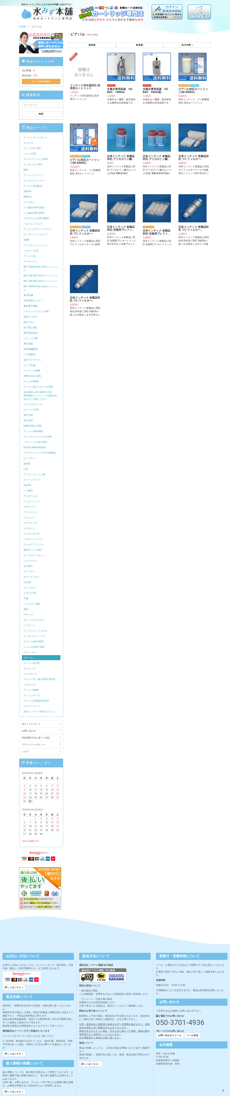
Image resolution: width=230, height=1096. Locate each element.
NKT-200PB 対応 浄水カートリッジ (41, 268)
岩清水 (27, 463)
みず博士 (28, 566)
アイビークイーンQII (34, 474)
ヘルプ (25, 751)
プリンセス (29, 587)
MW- (26, 169)
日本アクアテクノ (33, 359)
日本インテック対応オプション (40, 711)
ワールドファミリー (34, 544)
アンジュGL (30, 256)
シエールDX (30, 153)
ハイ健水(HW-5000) (34, 207)
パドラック (29, 625)
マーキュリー (31, 261)
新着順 (139, 45)
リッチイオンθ (31, 533)
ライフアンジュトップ (35, 245)
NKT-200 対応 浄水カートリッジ (40, 275)
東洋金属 (28, 295)
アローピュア (31, 523)
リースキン (29, 202)
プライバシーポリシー (33, 744)
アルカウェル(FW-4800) (36, 218)
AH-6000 (28, 420)
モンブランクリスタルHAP (38, 436)
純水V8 (27, 485)
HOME (22, 26)
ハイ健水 (28, 490)
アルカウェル (31, 496)
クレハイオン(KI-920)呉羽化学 (40, 679)
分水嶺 (27, 582)
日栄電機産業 (31, 349)
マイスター (29, 571)
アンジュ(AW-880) (33, 431)
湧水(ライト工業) (33, 550)
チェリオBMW (31, 381)
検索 (41, 114)
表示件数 (187, 45)
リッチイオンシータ (34, 636)
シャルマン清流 (32, 603)
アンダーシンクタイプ (35, 234)
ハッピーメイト (32, 501)
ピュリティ (29, 458)
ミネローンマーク (33, 539)
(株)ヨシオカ (30, 316)
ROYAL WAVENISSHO (35, 447)
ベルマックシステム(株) (36, 311)
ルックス (28, 143)
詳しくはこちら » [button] (14, 987)
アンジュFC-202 (32, 148)
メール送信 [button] (192, 1035)
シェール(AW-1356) (34, 647)
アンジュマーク (32, 695)
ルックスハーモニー (34, 555)
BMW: (27, 240)
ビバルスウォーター (34, 180)
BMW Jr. (28, 196)
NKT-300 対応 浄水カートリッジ (40, 281)
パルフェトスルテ (33, 223)
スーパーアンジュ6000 (36, 159)
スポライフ (29, 506)
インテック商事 (32, 370)
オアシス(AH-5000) (34, 641)
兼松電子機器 (31, 306)
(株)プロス (29, 322)
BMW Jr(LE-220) (32, 376)
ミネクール (29, 684)
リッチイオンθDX (33, 164)
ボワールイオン (32, 576)
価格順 (92, 45)
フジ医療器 (29, 354)
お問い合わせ (29, 730)
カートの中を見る (41, 81)
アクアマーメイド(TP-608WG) (40, 452)
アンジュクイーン (33, 175)
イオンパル (29, 652)
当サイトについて (31, 724)
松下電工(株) (30, 327)
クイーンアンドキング (35, 137)
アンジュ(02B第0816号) (36, 700)
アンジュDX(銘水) (33, 186)
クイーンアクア (32, 479)
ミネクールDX (31, 250)
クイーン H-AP (31, 409)
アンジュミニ (31, 512)
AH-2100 (28, 415)
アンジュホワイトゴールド (38, 229)
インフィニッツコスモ (35, 630)
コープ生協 (29, 365)
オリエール (29, 668)
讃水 (26, 609)
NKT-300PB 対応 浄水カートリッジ (41, 288)
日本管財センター (33, 300)
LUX (26, 469)
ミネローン (29, 528)
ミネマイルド (31, 560)
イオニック (29, 517)
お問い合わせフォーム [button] (170, 1035)
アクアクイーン (32, 706)
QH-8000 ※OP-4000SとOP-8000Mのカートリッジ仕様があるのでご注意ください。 (40, 395)
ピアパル (28, 657)
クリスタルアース (33, 404)
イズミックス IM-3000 (35, 442)
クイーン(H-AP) (32, 663)
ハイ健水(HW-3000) (34, 213)
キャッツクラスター (34, 620)
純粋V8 (27, 191)
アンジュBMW (31, 690)
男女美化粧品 (31, 333)
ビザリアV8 (30, 593)
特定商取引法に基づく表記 (36, 737)
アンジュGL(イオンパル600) (38, 386)
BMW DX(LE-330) (33, 426)
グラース (28, 614)
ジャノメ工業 (31, 338)
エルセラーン (31, 673)
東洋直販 (28, 343)
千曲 (26, 598)
